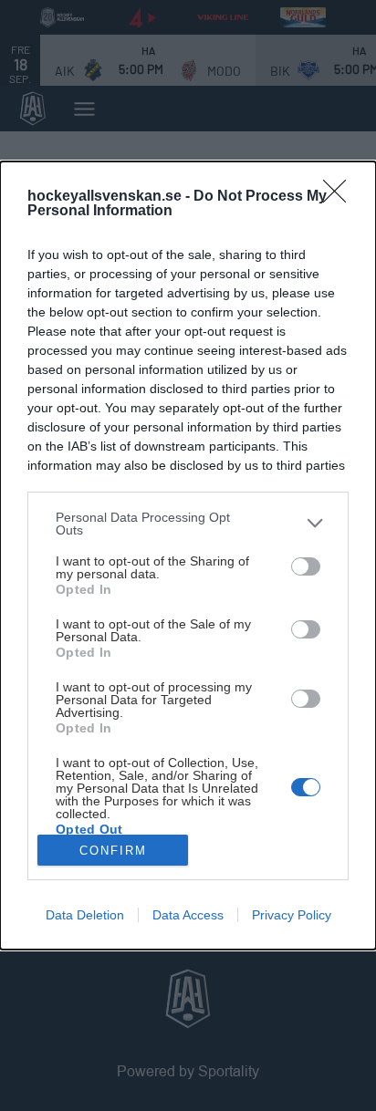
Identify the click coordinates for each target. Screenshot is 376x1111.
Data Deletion (85, 915)
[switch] (305, 566)
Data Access (188, 915)
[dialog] (188, 555)
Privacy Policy (291, 915)
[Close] (340, 197)
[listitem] (188, 523)
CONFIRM (113, 850)
